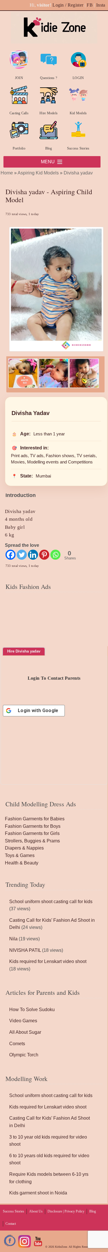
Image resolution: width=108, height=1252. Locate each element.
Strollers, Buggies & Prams (32, 840)
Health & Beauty (21, 862)
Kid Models (78, 113)
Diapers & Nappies (24, 848)
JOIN (19, 78)
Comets (17, 1043)
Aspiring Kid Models (38, 172)
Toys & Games (20, 855)
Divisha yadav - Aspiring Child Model (48, 196)
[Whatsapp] (55, 555)
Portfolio (19, 148)
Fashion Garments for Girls (32, 833)
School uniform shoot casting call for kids (50, 901)
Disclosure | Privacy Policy (66, 1211)
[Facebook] (10, 555)
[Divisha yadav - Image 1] (23, 386)
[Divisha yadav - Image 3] (84, 386)
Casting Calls (19, 113)
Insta (100, 5)
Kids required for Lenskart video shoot (47, 961)
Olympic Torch (23, 1054)
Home (7, 172)
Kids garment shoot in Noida (38, 1192)
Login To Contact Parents (54, 678)
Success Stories (78, 148)
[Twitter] (22, 555)
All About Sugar (25, 1032)
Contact (10, 1224)
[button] (48, 162)
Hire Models (48, 113)
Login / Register (67, 5)
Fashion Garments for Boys (32, 826)
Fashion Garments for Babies (35, 818)
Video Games (23, 1020)
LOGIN (78, 78)
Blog (48, 148)
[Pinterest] (44, 555)
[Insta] (24, 1246)
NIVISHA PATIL (25, 950)
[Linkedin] (33, 555)
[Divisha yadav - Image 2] (53, 386)
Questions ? (48, 78)
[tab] (23, 651)
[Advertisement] (54, 630)
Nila (13, 938)
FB (90, 5)
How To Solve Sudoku (32, 1009)
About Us (36, 1211)
